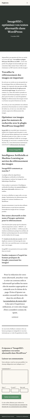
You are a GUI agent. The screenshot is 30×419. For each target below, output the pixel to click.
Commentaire (6, 368)
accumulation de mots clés (15, 301)
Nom (4, 387)
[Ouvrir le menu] (27, 3)
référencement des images (17, 144)
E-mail (13, 387)
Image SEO (5, 130)
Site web (22, 387)
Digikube (5, 3)
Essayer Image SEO (15, 150)
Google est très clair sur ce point (13, 239)
